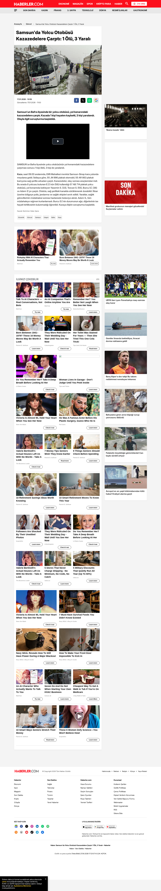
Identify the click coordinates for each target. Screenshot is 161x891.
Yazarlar (50, 799)
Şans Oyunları (85, 795)
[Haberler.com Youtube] (27, 832)
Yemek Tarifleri (86, 802)
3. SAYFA (71, 10)
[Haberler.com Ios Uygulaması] (87, 827)
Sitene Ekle (118, 813)
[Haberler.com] (26, 771)
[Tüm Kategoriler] (15, 10)
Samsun (38, 217)
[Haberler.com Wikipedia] (21, 832)
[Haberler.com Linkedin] (37, 826)
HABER (118, 4)
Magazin (17, 791)
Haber (71, 849)
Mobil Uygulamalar (121, 806)
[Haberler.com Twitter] (27, 826)
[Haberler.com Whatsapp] (43, 826)
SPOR (90, 4)
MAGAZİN (78, 4)
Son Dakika (18, 795)
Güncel (29, 24)
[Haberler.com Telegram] (37, 832)
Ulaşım (46, 217)
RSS (115, 810)
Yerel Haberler (53, 802)
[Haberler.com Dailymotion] (43, 832)
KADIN (45, 10)
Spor (16, 788)
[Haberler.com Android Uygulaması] (99, 827)
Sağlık (49, 784)
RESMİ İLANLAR (119, 10)
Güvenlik (21, 217)
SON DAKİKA (29, 10)
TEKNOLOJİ (87, 10)
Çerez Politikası (120, 791)
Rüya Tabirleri (85, 799)
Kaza (59, 217)
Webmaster (118, 802)
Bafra (53, 217)
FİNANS (57, 10)
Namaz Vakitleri (86, 788)
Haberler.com (85, 780)
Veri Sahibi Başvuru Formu (124, 799)
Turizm (50, 795)
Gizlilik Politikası (120, 788)
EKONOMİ (64, 4)
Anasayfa (18, 24)
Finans (49, 791)
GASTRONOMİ (140, 10)
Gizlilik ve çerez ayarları (63, 854)
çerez (4, 881)
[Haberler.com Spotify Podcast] (48, 826)
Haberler (17, 780)
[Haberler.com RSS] (16, 832)
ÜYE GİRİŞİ (141, 4)
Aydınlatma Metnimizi (22, 886)
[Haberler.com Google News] (16, 826)
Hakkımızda (106, 771)
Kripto (16, 799)
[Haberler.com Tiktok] (32, 832)
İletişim (124, 771)
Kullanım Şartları (120, 784)
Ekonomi (17, 784)
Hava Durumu (85, 784)
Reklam (116, 771)
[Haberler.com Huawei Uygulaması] (111, 827)
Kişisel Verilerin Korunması (124, 795)
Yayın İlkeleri (142, 771)
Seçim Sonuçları (86, 791)
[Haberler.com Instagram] (32, 826)
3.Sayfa (17, 802)
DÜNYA (102, 10)
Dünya (16, 806)
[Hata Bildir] (76, 854)
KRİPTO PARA (103, 4)
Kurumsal (118, 780)
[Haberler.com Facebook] (21, 826)
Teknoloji (50, 788)
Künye (132, 771)
